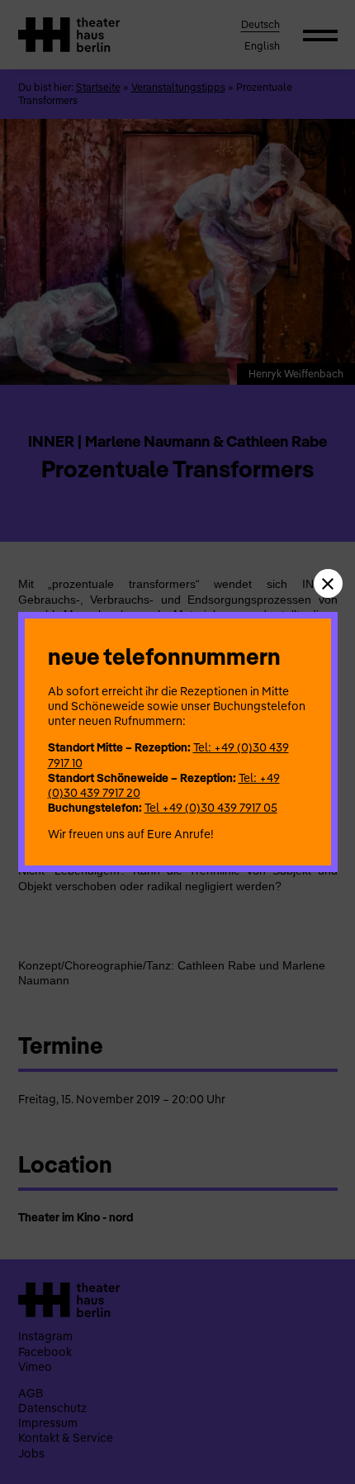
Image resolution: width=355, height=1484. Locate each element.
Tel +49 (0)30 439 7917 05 (210, 807)
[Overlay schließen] (328, 583)
